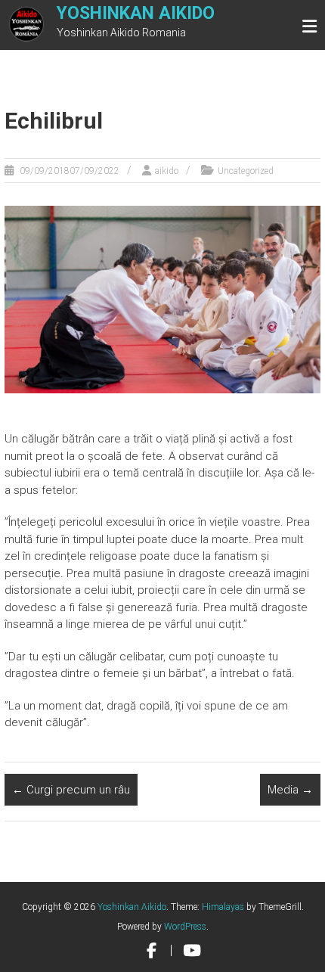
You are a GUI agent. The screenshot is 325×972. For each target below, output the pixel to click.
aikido (166, 171)
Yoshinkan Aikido (136, 13)
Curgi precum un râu (71, 790)
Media (290, 790)
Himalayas (223, 907)
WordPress (185, 926)
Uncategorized (246, 171)
